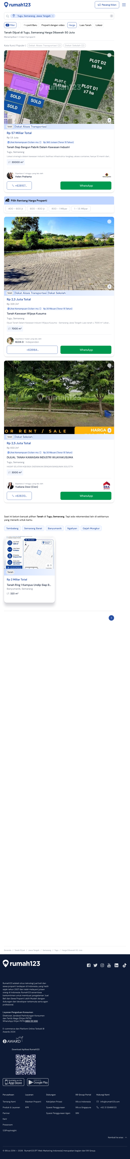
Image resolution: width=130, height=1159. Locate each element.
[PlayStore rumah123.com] (38, 1082)
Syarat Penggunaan (55, 1107)
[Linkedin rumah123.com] (116, 965)
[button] (56, 16)
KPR (27, 1107)
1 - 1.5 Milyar (81, 208)
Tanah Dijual (20, 950)
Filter (11, 25)
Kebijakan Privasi (54, 1101)
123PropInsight (10, 1130)
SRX (77, 1113)
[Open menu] (124, 5)
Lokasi (99, 25)
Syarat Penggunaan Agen (58, 1113)
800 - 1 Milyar (59, 208)
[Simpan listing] (109, 55)
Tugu (56, 950)
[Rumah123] (17, 4)
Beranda (7, 950)
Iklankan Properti (33, 1101)
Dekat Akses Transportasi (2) (45, 45)
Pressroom (8, 1124)
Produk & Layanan (11, 1107)
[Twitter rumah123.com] (95, 965)
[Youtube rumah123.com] (109, 965)
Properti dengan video (52, 25)
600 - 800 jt (37, 208)
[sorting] (19, 25)
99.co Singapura (83, 1107)
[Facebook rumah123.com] (89, 965)
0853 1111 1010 (31, 1021)
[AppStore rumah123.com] (13, 1082)
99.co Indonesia (83, 1101)
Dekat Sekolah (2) (74, 45)
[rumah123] (21, 964)
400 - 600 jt (15, 208)
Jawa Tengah (33, 950)
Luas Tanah (85, 25)
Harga (72, 25)
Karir (5, 1119)
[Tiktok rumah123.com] (124, 965)
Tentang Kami (9, 1101)
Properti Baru (30, 25)
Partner (6, 1113)
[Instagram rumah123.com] (102, 965)
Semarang (47, 950)
